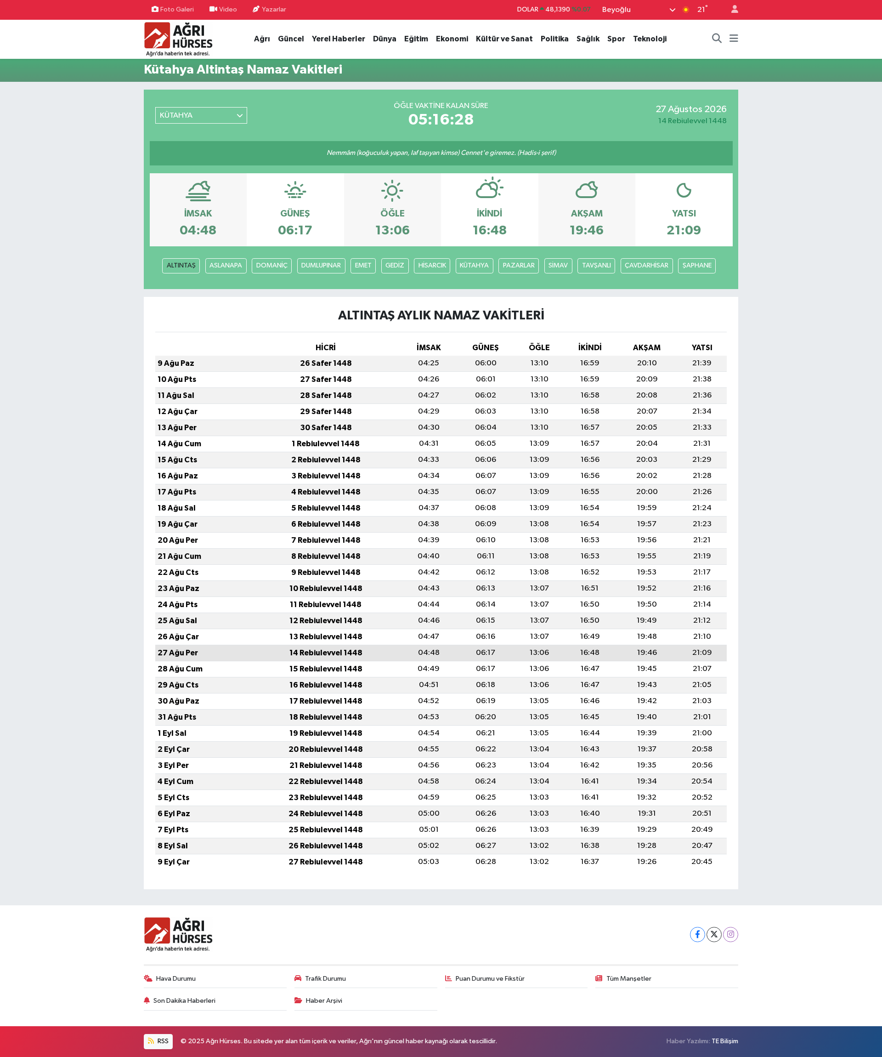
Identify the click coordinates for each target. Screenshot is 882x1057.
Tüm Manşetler (628, 978)
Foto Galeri (177, 9)
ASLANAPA (225, 265)
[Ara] (717, 39)
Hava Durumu (176, 978)
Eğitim (416, 39)
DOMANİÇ (272, 265)
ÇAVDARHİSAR (646, 265)
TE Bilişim (725, 1041)
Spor (616, 39)
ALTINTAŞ (181, 265)
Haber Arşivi (324, 1000)
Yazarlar (274, 9)
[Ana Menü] (733, 39)
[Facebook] (697, 934)
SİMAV (558, 265)
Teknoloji (650, 39)
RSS (162, 1041)
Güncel (291, 39)
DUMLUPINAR (321, 265)
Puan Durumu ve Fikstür (490, 978)
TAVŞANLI (596, 265)
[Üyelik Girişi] (731, 10)
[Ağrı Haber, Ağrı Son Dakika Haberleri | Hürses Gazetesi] (178, 38)
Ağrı (262, 39)
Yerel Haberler (338, 39)
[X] (714, 934)
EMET (363, 265)
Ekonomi (452, 39)
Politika (555, 39)
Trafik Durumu (325, 978)
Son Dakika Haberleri (184, 1000)
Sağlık (588, 39)
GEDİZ (394, 265)
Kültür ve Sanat (504, 39)
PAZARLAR (519, 265)
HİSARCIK (432, 265)
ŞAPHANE (697, 265)
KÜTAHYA (474, 265)
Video (228, 9)
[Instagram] (730, 934)
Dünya (384, 39)
